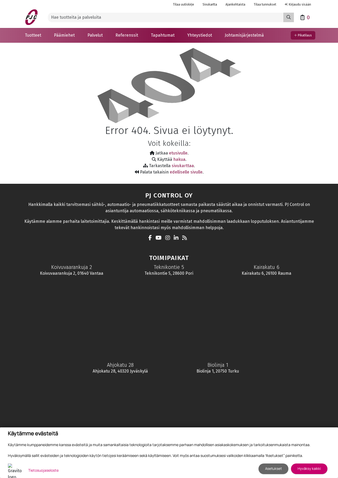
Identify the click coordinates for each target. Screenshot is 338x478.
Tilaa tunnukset (265, 4)
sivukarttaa (183, 165)
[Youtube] (160, 238)
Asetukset (273, 468)
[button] (33, 35)
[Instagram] (169, 238)
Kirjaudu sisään (300, 4)
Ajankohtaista (235, 4)
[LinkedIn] (177, 238)
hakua (179, 159)
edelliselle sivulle (186, 172)
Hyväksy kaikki (309, 468)
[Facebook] (151, 238)
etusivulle (178, 153)
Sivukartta (210, 4)
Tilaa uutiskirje (183, 4)
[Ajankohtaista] (186, 238)
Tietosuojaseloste (43, 470)
